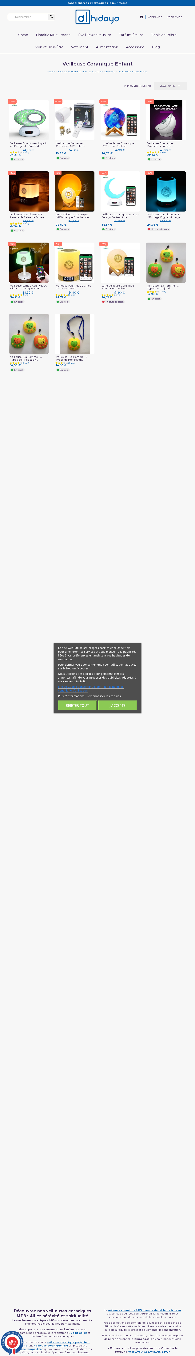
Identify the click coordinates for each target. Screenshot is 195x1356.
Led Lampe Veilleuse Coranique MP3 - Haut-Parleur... (70, 146)
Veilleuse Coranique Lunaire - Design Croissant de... (120, 216)
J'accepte (117, 705)
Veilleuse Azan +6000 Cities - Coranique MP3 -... (74, 287)
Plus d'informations (71, 696)
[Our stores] (141, 17)
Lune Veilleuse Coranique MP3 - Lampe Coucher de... (73, 216)
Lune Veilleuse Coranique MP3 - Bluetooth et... (118, 287)
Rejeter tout (77, 705)
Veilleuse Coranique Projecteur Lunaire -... (161, 145)
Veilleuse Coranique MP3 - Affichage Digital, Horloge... (164, 216)
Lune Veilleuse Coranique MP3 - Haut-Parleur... (118, 145)
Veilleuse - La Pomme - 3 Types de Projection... (163, 287)
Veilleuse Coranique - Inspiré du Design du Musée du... (28, 145)
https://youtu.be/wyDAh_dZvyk (149, 1351)
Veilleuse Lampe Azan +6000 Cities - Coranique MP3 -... (28, 287)
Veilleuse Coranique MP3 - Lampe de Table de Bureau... (28, 216)
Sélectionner (170, 86)
